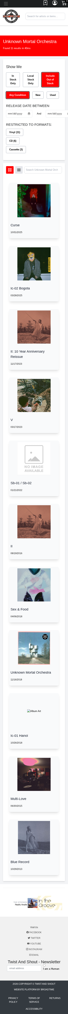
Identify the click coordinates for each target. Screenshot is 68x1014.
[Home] (11, 16)
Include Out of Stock (50, 79)
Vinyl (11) (14, 132)
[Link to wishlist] (45, 3)
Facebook (35, 932)
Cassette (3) (16, 149)
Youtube (35, 943)
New (38, 95)
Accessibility (34, 1009)
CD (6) (12, 140)
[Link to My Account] (55, 3)
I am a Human (51, 968)
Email (35, 955)
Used (53, 95)
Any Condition (17, 95)
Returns (54, 998)
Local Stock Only (30, 79)
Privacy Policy (13, 1000)
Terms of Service (34, 1000)
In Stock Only (13, 79)
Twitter (35, 938)
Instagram (35, 949)
